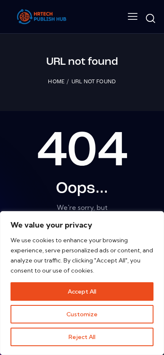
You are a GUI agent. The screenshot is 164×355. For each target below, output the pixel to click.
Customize (82, 314)
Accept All (82, 291)
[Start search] (150, 18)
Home (56, 82)
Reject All (82, 337)
